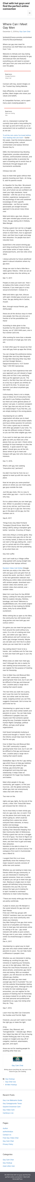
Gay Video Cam (9, 1110)
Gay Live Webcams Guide (12, 1100)
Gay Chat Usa (10, 1082)
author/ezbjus (8, 1131)
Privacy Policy (8, 1144)
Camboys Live (8, 1113)
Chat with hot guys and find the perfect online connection (16, 6)
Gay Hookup (10, 1079)
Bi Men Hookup (11, 1085)
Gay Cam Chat (8, 1141)
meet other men (9, 1166)
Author (5, 1128)
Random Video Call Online (12, 568)
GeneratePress (17, 1179)
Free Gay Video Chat (10, 1138)
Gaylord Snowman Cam (12, 1107)
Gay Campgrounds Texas (12, 1103)
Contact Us (7, 1135)
